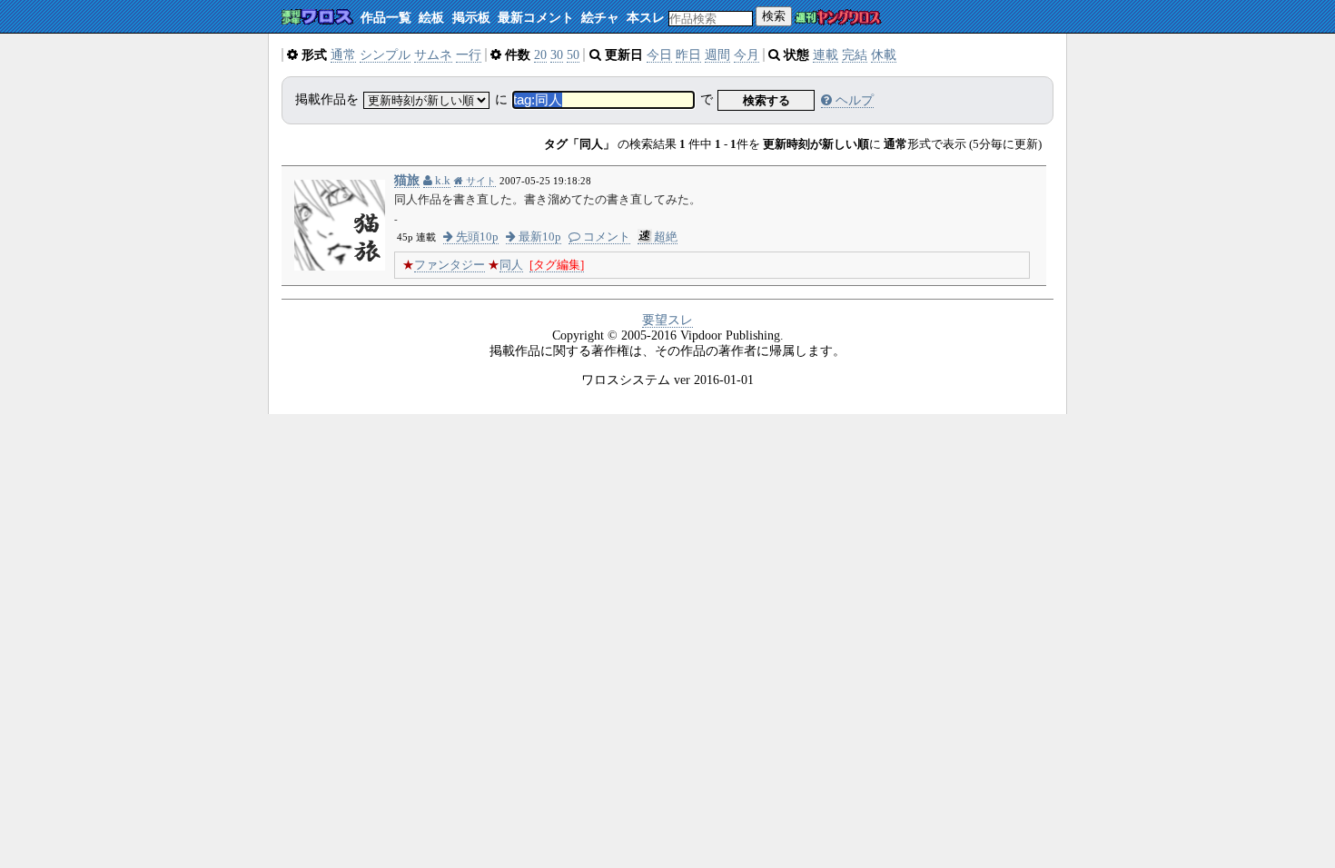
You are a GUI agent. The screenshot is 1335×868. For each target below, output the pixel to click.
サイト (479, 180)
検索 (774, 16)
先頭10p (476, 237)
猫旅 (407, 180)
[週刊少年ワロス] (317, 18)
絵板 (431, 18)
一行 (468, 55)
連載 (825, 55)
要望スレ (667, 320)
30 (556, 55)
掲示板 (471, 18)
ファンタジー (449, 265)
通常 (343, 55)
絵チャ (600, 18)
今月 (746, 55)
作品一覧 (386, 18)
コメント (605, 237)
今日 (659, 55)
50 (573, 55)
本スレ (646, 18)
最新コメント (536, 18)
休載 (883, 55)
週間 (717, 55)
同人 (511, 265)
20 (540, 55)
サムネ (433, 55)
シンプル (385, 55)
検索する (766, 100)
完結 (854, 55)
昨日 (688, 55)
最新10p (538, 237)
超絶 (665, 237)
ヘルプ (853, 100)
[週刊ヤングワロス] (838, 18)
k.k (441, 180)
